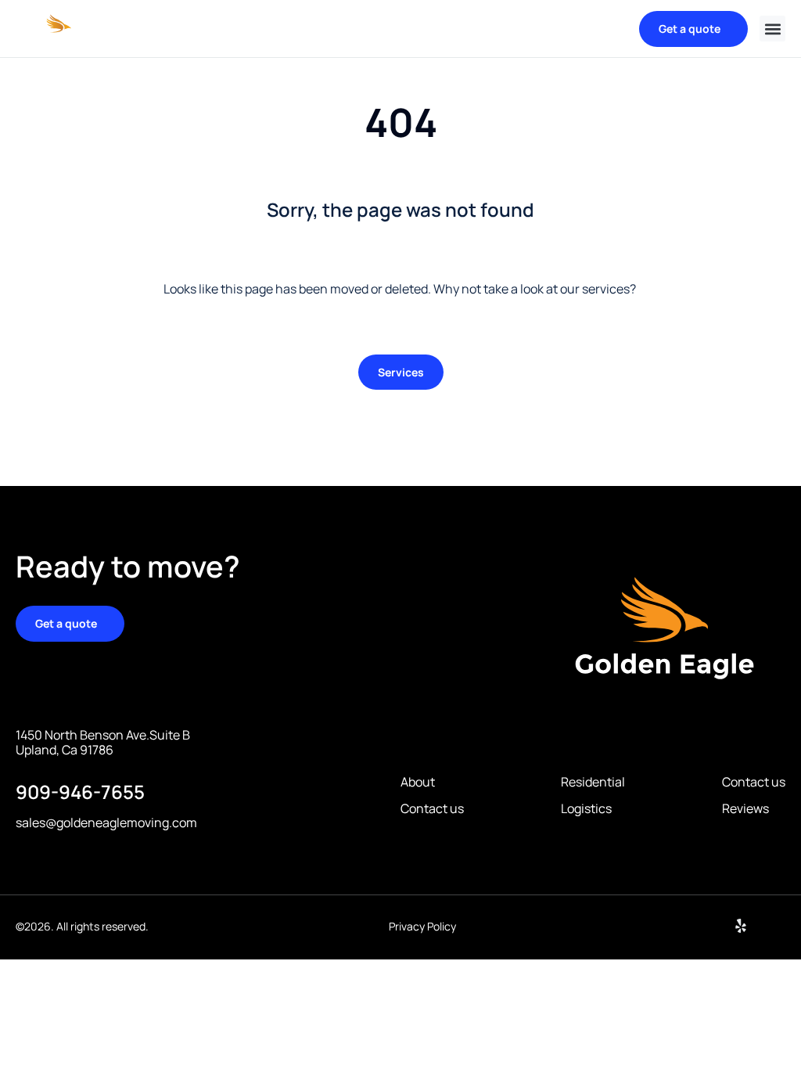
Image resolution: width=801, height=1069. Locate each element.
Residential (593, 782)
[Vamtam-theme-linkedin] (703, 926)
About (417, 782)
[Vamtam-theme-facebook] (778, 926)
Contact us (432, 808)
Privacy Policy (422, 926)
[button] (772, 28)
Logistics (586, 808)
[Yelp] (741, 926)
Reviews (745, 808)
